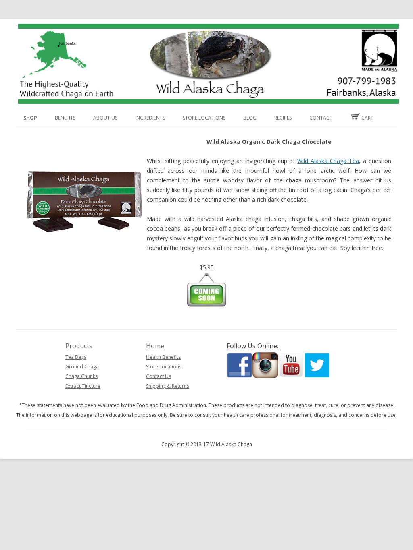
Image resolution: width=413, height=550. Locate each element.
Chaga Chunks (81, 376)
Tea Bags (75, 357)
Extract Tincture (82, 386)
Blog (250, 117)
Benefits (65, 117)
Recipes (283, 117)
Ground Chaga (82, 366)
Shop (30, 117)
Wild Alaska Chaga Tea (328, 161)
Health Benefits (163, 357)
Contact (320, 117)
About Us (105, 117)
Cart (366, 117)
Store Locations (204, 117)
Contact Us (158, 376)
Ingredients (150, 117)
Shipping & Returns (167, 386)
